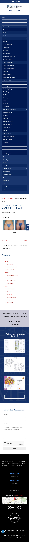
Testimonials (6, 171)
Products (5, 163)
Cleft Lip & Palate (7, 139)
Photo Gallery (9, 198)
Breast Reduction (7, 74)
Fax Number (14, 483)
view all (14, 397)
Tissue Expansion (7, 148)
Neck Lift (5, 103)
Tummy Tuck (6, 53)
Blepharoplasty (11, 289)
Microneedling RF (7, 112)
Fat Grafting (6, 101)
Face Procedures (7, 80)
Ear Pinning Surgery (8, 89)
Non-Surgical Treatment (9, 109)
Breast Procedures (8, 62)
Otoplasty (9, 300)
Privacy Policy (16, 537)
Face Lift (9, 291)
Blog (4, 177)
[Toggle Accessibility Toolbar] (3, 531)
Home (4, 21)
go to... (5, 17)
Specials (5, 130)
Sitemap (21, 537)
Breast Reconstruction (8, 136)
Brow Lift (5, 83)
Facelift (5, 95)
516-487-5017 (14, 11)
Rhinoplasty (6, 106)
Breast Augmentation (8, 65)
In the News (6, 180)
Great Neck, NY (14, 13)
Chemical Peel (6, 127)
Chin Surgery (6, 86)
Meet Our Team (7, 24)
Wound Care (6, 151)
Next (25, 240)
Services (5, 36)
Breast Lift (5, 71)
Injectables (6, 118)
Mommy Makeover (8, 59)
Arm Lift (5, 41)
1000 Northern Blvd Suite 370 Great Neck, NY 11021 (12, 493)
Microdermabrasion (8, 121)
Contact (5, 183)
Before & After (6, 157)
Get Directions (19, 495)
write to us (22, 316)
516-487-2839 (14, 481)
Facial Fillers (6, 115)
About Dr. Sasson (7, 27)
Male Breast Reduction (9, 56)
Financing (5, 160)
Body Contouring (7, 44)
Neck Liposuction (11, 297)
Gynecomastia (10, 283)
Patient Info (13, 463)
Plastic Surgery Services (20, 461)
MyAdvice (18, 535)
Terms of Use (9, 537)
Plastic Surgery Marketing (9, 535)
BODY (6, 261)
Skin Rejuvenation (7, 124)
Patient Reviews (7, 174)
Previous (4, 240)
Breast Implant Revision (9, 68)
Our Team (5, 33)
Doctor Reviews (7, 30)
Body (4, 38)
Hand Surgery (6, 142)
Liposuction (6, 47)
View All (7, 259)
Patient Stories (7, 168)
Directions (5, 186)
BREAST (7, 272)
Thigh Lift (5, 50)
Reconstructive (7, 133)
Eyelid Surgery (6, 92)
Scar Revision (6, 145)
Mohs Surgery (6, 154)
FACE (6, 286)
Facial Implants (7, 98)
